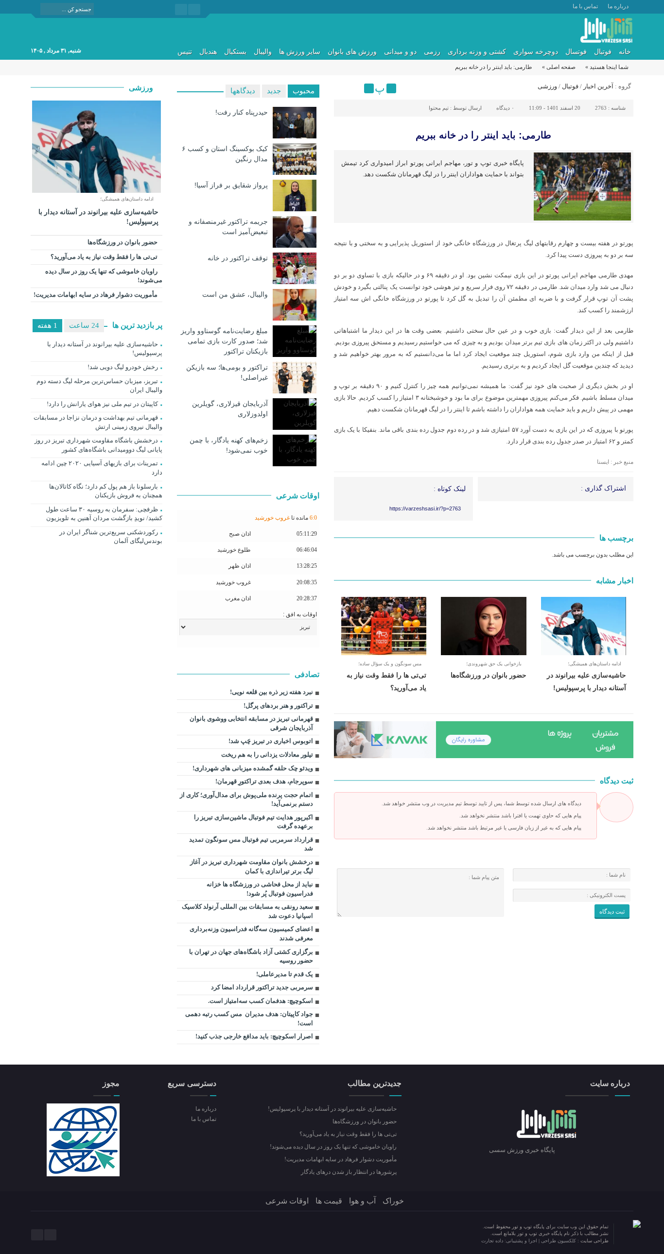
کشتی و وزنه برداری (477, 51)
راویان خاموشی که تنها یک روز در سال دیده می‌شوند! (103, 276)
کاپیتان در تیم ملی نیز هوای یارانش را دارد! (102, 403)
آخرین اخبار (598, 86)
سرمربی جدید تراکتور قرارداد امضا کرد (262, 987)
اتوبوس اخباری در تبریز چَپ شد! (270, 741)
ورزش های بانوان (352, 51)
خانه (625, 51)
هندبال (208, 51)
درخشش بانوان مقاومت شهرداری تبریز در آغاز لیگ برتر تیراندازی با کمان (251, 866)
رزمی (432, 51)
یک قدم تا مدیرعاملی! (284, 974)
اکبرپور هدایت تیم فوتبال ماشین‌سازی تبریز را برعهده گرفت (253, 821)
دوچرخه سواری (535, 51)
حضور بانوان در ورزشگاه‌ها (488, 675)
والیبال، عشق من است (235, 294)
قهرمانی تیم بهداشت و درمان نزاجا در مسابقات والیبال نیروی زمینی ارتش (98, 422)
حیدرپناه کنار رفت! (241, 112)
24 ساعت (84, 325)
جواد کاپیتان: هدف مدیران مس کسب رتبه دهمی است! (249, 1018)
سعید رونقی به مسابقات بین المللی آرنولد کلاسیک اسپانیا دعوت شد (247, 911)
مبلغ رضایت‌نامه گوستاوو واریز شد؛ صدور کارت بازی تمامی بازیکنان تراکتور (224, 341)
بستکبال (235, 51)
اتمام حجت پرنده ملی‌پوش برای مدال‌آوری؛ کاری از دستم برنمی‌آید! (246, 799)
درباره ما (618, 6)
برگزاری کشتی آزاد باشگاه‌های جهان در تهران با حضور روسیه (251, 956)
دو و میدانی (400, 51)
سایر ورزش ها (299, 51)
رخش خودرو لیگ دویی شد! (122, 367)
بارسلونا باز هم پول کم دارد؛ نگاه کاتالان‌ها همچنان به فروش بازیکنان (105, 491)
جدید (274, 91)
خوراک (393, 1201)
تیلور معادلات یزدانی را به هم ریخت (267, 754)
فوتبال (603, 51)
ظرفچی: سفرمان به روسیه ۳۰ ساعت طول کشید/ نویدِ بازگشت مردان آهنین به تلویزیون (104, 514)
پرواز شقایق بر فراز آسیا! (231, 185)
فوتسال (576, 51)
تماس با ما (585, 6)
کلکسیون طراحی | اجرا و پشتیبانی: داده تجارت (529, 1240)
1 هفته (47, 325)
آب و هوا (362, 1201)
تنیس (184, 51)
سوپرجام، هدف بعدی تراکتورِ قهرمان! (264, 781)
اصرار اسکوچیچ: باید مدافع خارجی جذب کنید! (254, 1036)
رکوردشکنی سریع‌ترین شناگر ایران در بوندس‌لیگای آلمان (110, 536)
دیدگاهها (242, 91)
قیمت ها (328, 1201)
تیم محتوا (439, 108)
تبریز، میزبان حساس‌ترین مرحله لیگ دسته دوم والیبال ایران (99, 385)
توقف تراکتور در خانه (238, 258)
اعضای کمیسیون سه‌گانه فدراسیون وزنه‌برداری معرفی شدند (251, 933)
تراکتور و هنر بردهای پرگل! (278, 705)
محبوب (304, 91)
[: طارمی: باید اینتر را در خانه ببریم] (343, 88)
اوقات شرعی (287, 1201)
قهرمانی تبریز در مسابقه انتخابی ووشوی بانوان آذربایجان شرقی (251, 723)
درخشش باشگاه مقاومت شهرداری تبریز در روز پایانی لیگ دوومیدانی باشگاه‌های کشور (98, 445)
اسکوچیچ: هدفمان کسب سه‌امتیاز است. (260, 1000)
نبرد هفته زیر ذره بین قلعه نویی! (271, 691)
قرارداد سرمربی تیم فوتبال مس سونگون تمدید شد (251, 844)
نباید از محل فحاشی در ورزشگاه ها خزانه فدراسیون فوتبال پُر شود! (260, 889)
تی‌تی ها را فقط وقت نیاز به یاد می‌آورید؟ (105, 256)
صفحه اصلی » (559, 67)
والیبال (263, 51)
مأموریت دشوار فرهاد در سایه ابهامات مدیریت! (96, 294)
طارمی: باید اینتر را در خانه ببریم (483, 135)
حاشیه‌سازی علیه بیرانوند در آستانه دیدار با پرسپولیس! (98, 216)
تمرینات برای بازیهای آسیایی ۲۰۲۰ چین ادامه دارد (101, 467)
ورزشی (547, 86)
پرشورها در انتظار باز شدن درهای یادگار (349, 1172)
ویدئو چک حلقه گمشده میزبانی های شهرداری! (252, 768)
